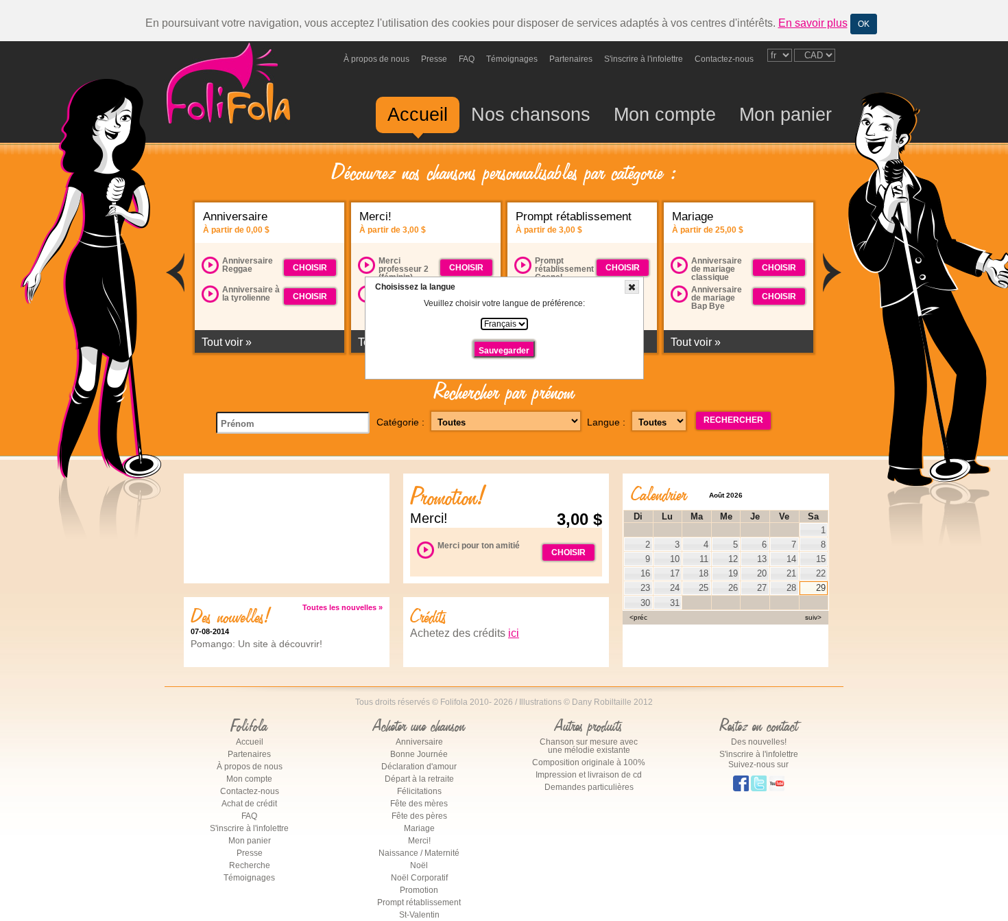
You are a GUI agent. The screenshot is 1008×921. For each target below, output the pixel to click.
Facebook (741, 786)
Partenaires (570, 59)
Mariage (419, 828)
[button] (632, 287)
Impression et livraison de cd (589, 775)
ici (513, 633)
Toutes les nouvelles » (342, 607)
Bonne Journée (419, 754)
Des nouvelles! (759, 742)
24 (675, 588)
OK (863, 24)
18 (703, 573)
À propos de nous (376, 59)
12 (733, 559)
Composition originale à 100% (588, 762)
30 (645, 603)
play (209, 264)
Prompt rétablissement (419, 902)
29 (821, 588)
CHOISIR (310, 267)
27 (762, 588)
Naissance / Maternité (419, 853)
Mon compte (665, 114)
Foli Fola (228, 92)
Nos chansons (530, 114)
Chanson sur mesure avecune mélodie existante (589, 746)
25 (703, 588)
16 (645, 573)
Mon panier (785, 114)
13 (762, 559)
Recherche (249, 865)
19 (733, 573)
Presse (434, 59)
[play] (210, 265)
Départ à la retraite (419, 779)
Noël (419, 865)
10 (675, 559)
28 (791, 588)
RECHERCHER (733, 420)
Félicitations (419, 791)
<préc (638, 617)
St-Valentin (419, 915)
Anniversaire (419, 742)
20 (762, 573)
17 (675, 573)
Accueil (417, 114)
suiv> (813, 617)
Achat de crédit (249, 803)
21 (791, 573)
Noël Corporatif (419, 878)
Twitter (759, 786)
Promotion (419, 890)
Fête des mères (419, 803)
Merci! (419, 841)
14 (791, 559)
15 (821, 559)
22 (821, 573)
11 (703, 559)
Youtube (776, 786)
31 (675, 603)
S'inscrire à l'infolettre (643, 59)
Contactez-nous (724, 59)
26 (733, 588)
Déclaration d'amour (419, 766)
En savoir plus (813, 23)
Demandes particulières (589, 787)
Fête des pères (419, 816)
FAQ (467, 59)
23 (645, 588)
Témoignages (512, 59)
